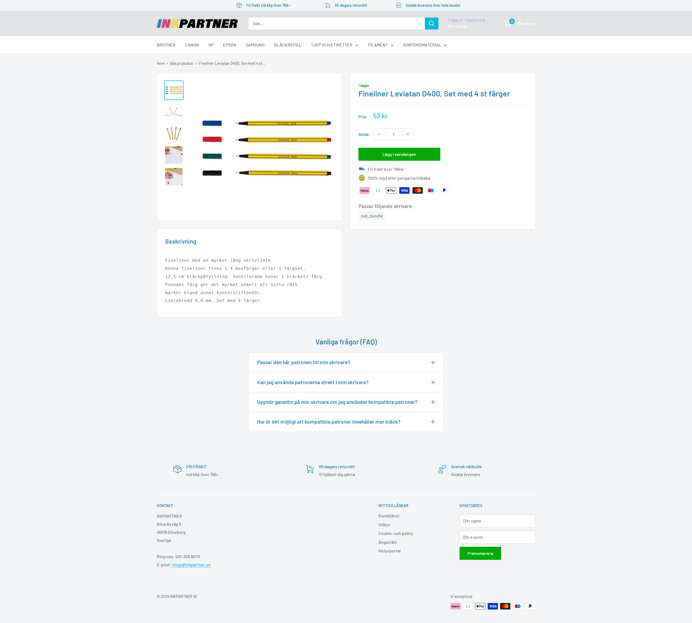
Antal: (364, 133)
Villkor (384, 524)
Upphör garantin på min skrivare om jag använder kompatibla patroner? (337, 402)
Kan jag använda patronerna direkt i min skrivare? (313, 382)
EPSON (229, 44)
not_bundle (372, 215)
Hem (161, 63)
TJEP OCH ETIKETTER (331, 44)
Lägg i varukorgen (399, 153)
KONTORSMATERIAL (422, 44)
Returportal (389, 550)
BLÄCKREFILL (287, 44)
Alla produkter (182, 63)
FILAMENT (378, 44)
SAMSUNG (255, 44)
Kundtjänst (389, 515)
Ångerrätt (387, 542)
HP (211, 44)
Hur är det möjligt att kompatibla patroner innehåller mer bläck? (329, 421)
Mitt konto (457, 26)
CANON (192, 44)
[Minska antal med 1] (379, 134)
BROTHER (166, 44)
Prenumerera (480, 553)
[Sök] (431, 23)
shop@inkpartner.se (191, 564)
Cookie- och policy (395, 533)
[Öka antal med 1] (408, 134)
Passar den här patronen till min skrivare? (303, 362)
